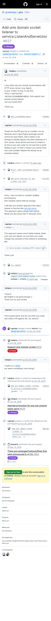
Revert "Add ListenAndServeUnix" (25, 170)
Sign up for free (13, 472)
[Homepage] (25, 4)
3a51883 (45, 170)
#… (20, 437)
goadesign (11, 12)
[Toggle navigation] (4, 4)
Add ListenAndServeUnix (21, 117)
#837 (15, 437)
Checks (43, 63)
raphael (5, 51)
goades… (15, 391)
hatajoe (12, 71)
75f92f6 (45, 265)
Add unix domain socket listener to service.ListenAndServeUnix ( (25, 388)
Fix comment (16, 265)
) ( (18, 437)
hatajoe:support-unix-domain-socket (32, 54)
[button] (45, 70)
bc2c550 (45, 179)
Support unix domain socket (24, 347)
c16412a (45, 386)
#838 (17, 366)
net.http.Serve (30, 208)
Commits (28, 63)
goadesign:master (10, 54)
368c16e (45, 429)
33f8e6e (45, 117)
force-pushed (23, 273)
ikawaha (14, 444)
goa (21, 12)
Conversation (12, 63)
